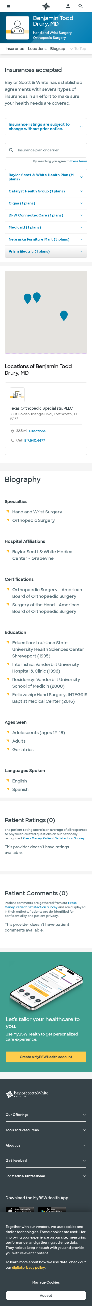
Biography (60, 48)
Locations (37, 48)
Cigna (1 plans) (22, 203)
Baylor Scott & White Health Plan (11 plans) (41, 177)
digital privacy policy (28, 1267)
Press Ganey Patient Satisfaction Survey (53, 838)
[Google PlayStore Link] (52, 1211)
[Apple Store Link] (20, 1211)
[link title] (46, 6)
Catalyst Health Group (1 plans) (37, 191)
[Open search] (80, 6)
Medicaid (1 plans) (25, 227)
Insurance (15, 48)
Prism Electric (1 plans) (29, 251)
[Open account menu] (68, 6)
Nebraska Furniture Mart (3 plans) (39, 239)
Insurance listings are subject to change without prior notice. (39, 126)
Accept (46, 1296)
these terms (78, 161)
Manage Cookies (46, 1282)
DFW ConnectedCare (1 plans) (36, 215)
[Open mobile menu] (8, 6)
